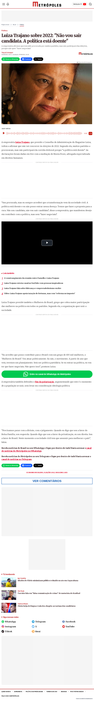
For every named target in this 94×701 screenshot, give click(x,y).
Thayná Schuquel (7, 52)
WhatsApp (10, 621)
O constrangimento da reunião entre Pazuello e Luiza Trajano (31, 278)
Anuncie (64, 691)
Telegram (40, 621)
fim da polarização (44, 382)
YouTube (70, 626)
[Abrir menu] (3, 4)
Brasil (14, 24)
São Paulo (21, 591)
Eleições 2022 (49, 472)
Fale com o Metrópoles (10, 696)
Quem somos (6, 691)
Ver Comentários (47, 481)
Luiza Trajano (22, 142)
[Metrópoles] (47, 4)
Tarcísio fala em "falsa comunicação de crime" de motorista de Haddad (49, 593)
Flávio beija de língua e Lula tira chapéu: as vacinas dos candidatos (46, 606)
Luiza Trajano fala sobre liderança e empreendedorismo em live (32, 288)
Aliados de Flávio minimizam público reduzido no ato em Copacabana (48, 580)
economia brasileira (35, 472)
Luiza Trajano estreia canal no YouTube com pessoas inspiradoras (33, 283)
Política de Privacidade (34, 691)
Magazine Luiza (62, 472)
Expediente (18, 691)
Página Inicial (5, 24)
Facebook (70, 621)
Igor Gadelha (22, 578)
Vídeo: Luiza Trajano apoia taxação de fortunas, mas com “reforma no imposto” (39, 293)
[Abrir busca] (90, 4)
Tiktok (8, 631)
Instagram (10, 626)
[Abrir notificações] (7, 4)
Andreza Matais (23, 604)
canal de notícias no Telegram (16, 459)
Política (22, 24)
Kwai (38, 631)
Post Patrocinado (77, 691)
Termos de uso (51, 691)
